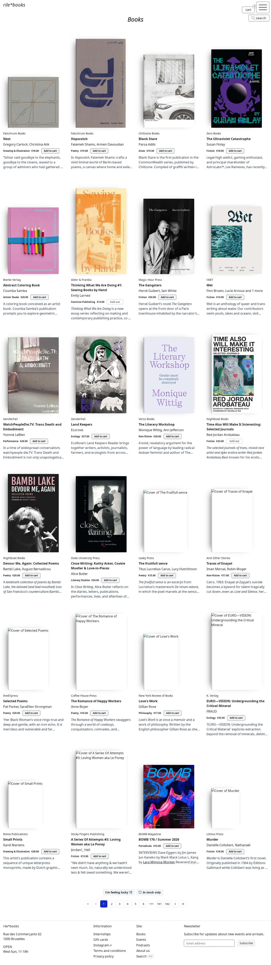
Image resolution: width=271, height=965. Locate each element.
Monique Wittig (150, 430)
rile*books (14, 4)
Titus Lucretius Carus (154, 569)
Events (141, 939)
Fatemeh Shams (83, 144)
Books (141, 934)
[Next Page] (175, 903)
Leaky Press (146, 558)
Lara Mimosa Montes (159, 862)
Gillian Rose (147, 706)
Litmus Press (215, 834)
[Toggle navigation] (262, 7)
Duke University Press (85, 558)
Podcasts (143, 945)
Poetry (75, 151)
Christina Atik (39, 144)
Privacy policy (103, 956)
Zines (142, 151)
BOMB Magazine (150, 834)
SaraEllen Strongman (36, 706)
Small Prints (12, 839)
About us (143, 951)
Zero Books (214, 133)
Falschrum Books (14, 133)
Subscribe (246, 943)
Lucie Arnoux (235, 291)
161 (159, 904)
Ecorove (77, 430)
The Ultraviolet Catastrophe (229, 139)
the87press (10, 695)
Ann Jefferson (173, 430)
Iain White (169, 291)
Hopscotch (79, 139)
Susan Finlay (216, 144)
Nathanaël (242, 845)
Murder (212, 839)
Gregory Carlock (15, 144)
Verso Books (147, 419)
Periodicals (145, 846)
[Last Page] (183, 903)
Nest (7, 139)
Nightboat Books (218, 419)
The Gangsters (150, 285)
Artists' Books (11, 297)
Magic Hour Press (150, 280)
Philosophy (145, 713)
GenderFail (10, 419)
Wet (210, 285)
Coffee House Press (84, 695)
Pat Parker (10, 706)
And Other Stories (218, 558)
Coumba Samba (15, 291)
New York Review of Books (156, 695)
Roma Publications (15, 834)
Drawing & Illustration (16, 151)
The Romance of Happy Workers (96, 701)
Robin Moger (237, 569)
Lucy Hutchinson (184, 569)
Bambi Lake (11, 569)
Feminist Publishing (83, 302)
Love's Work (148, 701)
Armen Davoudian (110, 144)
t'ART (210, 280)
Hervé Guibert (149, 291)
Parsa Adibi (147, 144)
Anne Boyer (79, 706)
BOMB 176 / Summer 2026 (159, 839)
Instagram (101, 945)
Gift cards (100, 939)
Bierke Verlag (12, 280)
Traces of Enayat (219, 563)
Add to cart (50, 151)
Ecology (75, 436)
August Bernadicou (36, 569)
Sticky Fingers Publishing (87, 834)
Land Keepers (81, 424)
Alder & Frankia (81, 280)
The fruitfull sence (153, 563)
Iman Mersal (216, 569)
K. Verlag (212, 695)
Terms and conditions (109, 951)
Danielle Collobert (220, 845)
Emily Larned (80, 295)
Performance (10, 441)
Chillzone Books (149, 133)
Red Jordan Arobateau (223, 435)
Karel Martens (13, 845)
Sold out (115, 302)
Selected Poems (15, 701)
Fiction (211, 151)
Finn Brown (215, 291)
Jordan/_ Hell (80, 850)
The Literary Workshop (157, 424)
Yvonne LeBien (14, 435)
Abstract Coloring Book (21, 285)
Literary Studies (80, 580)
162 (167, 904)
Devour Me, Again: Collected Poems (31, 563)
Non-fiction (145, 436)
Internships (102, 934)
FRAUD (212, 711)
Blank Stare (148, 139)
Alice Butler (79, 574)
